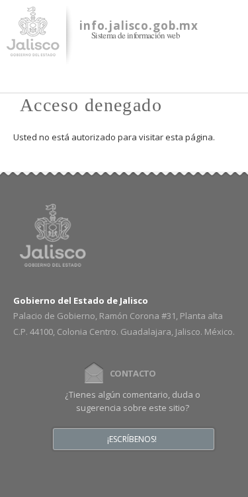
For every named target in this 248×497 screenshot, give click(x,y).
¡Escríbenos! (132, 439)
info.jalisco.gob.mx (138, 25)
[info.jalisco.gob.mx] (33, 48)
